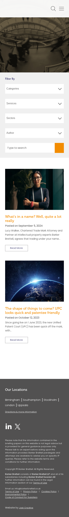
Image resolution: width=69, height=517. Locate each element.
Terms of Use (40, 482)
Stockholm (50, 400)
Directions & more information (21, 411)
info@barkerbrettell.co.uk (27, 488)
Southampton (32, 400)
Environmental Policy (15, 494)
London (10, 405)
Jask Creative (26, 507)
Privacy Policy (30, 491)
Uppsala (23, 405)
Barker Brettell (20, 9)
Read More (16, 248)
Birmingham (12, 400)
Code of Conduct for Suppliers (21, 497)
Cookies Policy (48, 491)
